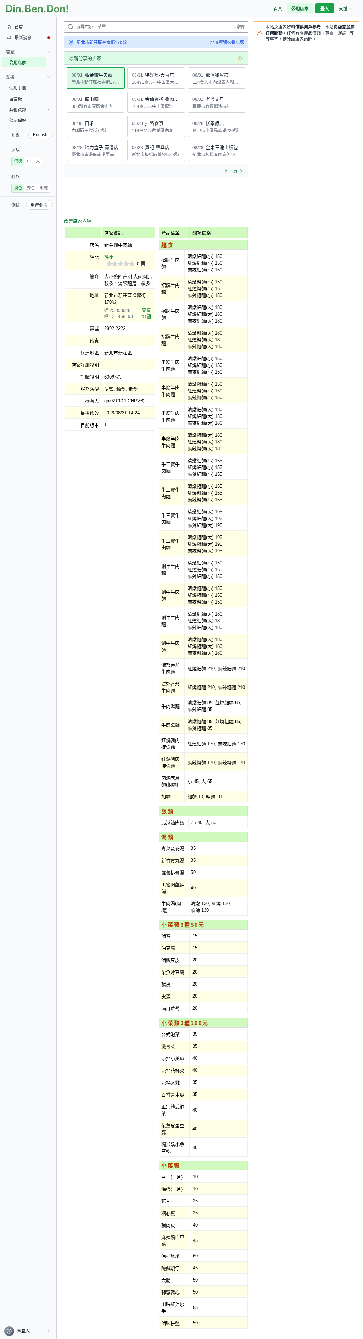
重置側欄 (39, 205)
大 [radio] (38, 161)
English (40, 134)
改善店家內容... (80, 221)
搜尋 (240, 26)
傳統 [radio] (18, 161)
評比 (108, 257)
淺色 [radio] (18, 188)
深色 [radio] (31, 188)
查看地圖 (146, 313)
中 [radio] (29, 161)
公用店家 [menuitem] (299, 8)
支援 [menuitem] (343, 8)
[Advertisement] (193, 198)
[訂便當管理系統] (37, 8)
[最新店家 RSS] (240, 58)
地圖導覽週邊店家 (227, 42)
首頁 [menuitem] (278, 8)
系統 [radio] (44, 188)
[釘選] (51, 62)
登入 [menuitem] (324, 8)
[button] (48, 1331)
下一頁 (231, 170)
